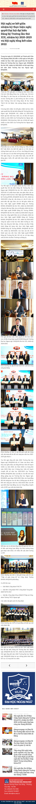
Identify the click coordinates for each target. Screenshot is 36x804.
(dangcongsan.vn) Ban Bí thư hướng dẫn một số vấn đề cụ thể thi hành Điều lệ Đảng (24, 732)
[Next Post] (26, 665)
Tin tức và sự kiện (14, 13)
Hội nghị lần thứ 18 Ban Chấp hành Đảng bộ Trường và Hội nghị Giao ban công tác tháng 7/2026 (24, 771)
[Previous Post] (9, 665)
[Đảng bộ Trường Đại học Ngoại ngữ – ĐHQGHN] (18, 4)
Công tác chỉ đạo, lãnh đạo (21, 714)
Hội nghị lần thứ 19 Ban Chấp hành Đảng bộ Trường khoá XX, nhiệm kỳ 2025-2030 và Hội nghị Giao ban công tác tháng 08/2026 (24, 720)
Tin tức (6, 13)
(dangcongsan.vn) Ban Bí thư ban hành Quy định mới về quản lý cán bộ (23, 743)
